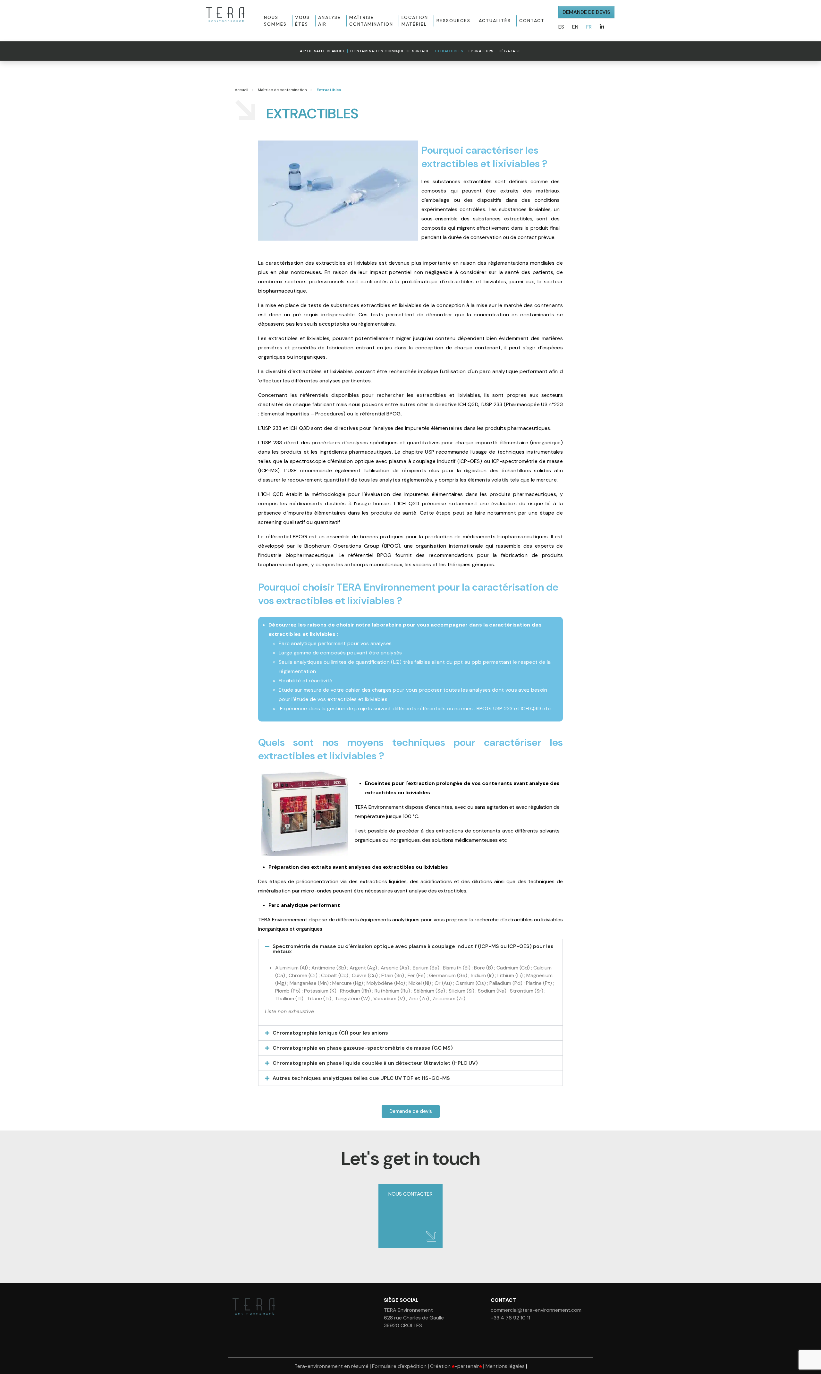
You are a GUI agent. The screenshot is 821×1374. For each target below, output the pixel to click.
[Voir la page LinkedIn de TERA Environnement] (602, 27)
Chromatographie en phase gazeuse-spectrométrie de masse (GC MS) (363, 1048)
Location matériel (415, 20)
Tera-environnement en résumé (331, 1366)
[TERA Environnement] (225, 14)
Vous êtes (302, 20)
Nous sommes (275, 20)
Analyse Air (329, 20)
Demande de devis (586, 12)
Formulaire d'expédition (399, 1366)
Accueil (241, 89)
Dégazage (510, 51)
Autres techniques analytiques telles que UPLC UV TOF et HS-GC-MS (361, 1078)
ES (561, 26)
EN (575, 26)
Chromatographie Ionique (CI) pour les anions (330, 1032)
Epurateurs (481, 51)
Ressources (453, 20)
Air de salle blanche (322, 51)
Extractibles (449, 51)
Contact (532, 20)
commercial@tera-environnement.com (536, 1310)
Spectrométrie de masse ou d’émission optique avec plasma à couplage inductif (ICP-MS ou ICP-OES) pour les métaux (413, 949)
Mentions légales (505, 1366)
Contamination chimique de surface (390, 51)
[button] (410, 949)
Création (456, 1366)
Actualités (495, 20)
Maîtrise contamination (371, 20)
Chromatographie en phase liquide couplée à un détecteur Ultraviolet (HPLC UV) (375, 1063)
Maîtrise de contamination (282, 89)
